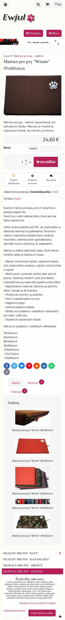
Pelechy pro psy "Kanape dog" (26, 559)
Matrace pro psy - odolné (23, 571)
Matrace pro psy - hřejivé (22, 565)
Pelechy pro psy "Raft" (20, 553)
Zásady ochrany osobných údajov (37, 603)
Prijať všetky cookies (42, 613)
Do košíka (47, 161)
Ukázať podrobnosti (14, 610)
